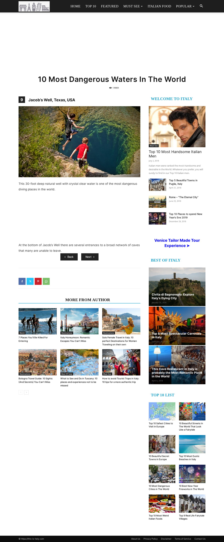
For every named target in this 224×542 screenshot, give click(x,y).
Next (88, 257)
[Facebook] (22, 281)
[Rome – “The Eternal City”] (157, 201)
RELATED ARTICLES (41, 300)
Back (70, 257)
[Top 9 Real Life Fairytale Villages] (192, 503)
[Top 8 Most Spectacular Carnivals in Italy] (177, 326)
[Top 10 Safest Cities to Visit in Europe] (162, 411)
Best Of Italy (66, 374)
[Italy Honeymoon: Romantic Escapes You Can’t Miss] (79, 321)
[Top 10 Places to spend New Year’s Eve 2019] (157, 218)
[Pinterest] (38, 281)
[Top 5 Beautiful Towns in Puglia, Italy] (157, 185)
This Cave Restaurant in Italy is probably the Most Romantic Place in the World (177, 372)
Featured (109, 6)
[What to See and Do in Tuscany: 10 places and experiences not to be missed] (79, 362)
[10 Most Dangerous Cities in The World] (162, 474)
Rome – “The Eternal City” (183, 197)
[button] (201, 6)
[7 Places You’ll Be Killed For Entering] (38, 321)
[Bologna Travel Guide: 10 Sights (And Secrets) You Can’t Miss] (38, 362)
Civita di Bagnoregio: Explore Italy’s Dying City (173, 296)
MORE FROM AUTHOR (87, 300)
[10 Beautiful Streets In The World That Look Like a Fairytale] (192, 411)
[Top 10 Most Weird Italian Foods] (162, 503)
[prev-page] (21, 392)
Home (75, 6)
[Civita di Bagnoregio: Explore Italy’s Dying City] (177, 286)
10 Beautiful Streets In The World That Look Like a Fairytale (191, 426)
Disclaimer (166, 538)
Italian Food (159, 6)
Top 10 (90, 6)
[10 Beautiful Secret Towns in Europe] (162, 444)
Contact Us (199, 538)
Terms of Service (183, 538)
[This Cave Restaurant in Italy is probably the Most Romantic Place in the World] (177, 365)
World (22, 333)
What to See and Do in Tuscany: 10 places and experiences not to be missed (78, 382)
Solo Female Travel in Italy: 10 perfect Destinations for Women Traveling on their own (119, 341)
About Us (135, 538)
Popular (184, 6)
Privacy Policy (151, 538)
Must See (131, 6)
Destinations (66, 333)
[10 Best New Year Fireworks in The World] (192, 474)
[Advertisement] (112, 45)
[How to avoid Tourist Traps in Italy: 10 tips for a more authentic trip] (121, 362)
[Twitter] (30, 281)
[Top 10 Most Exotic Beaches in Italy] (192, 444)
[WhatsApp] (46, 281)
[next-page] (26, 392)
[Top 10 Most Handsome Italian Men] (177, 126)
